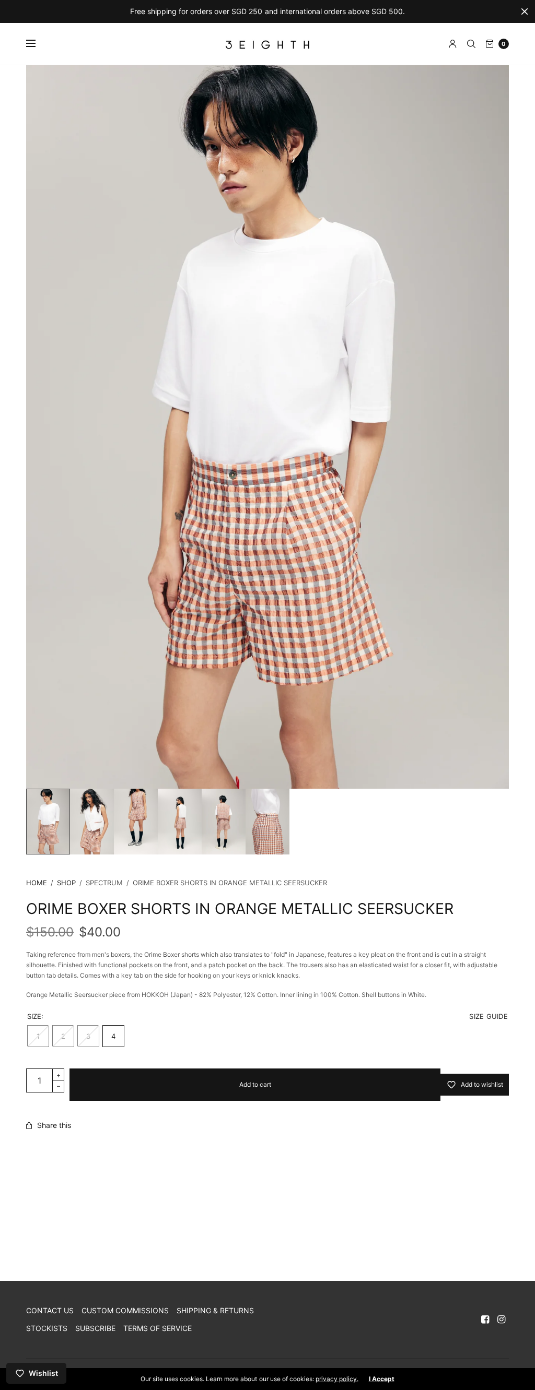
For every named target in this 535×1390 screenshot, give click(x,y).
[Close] (524, 11)
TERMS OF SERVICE (157, 1328)
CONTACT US (50, 1310)
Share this (54, 1125)
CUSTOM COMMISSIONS (125, 1310)
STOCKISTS (46, 1328)
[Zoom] (267, 427)
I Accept (381, 1379)
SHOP (66, 882)
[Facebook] (485, 1319)
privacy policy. (337, 1379)
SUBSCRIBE (95, 1328)
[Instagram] (501, 1319)
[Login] (453, 44)
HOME (36, 882)
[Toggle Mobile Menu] (37, 43)
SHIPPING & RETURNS (215, 1310)
